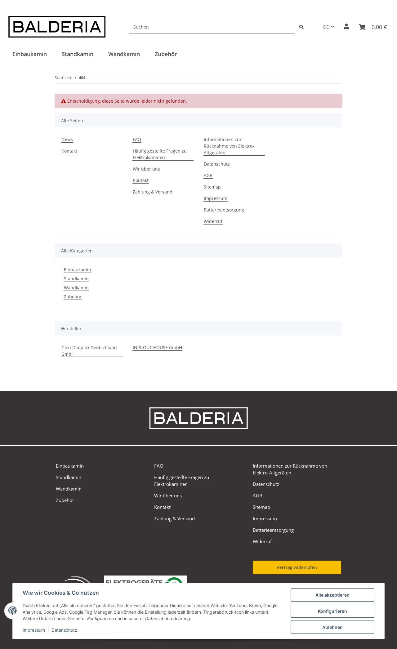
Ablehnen (332, 627)
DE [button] (326, 27)
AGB (208, 175)
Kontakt (69, 151)
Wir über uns (146, 169)
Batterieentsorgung (224, 210)
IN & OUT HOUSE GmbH (157, 347)
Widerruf (213, 221)
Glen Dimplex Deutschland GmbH (89, 351)
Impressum (34, 630)
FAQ (137, 139)
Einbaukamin (77, 270)
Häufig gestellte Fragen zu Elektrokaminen (160, 154)
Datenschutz (64, 630)
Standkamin (76, 279)
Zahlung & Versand (152, 192)
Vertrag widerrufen (297, 567)
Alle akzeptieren (332, 595)
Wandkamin (76, 288)
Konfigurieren (332, 611)
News (67, 139)
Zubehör (73, 297)
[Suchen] (301, 26)
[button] (346, 27)
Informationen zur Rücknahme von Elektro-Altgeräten (229, 145)
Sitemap (212, 187)
